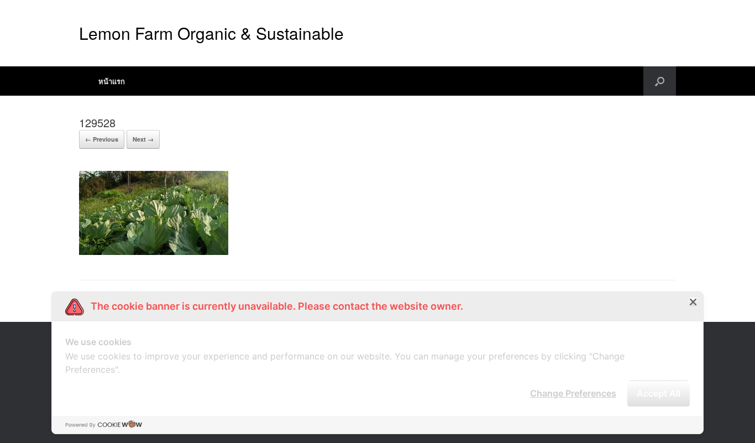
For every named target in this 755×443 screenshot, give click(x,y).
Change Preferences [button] (573, 393)
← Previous (101, 139)
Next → (143, 139)
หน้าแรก (111, 81)
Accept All (658, 393)
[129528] (153, 252)
